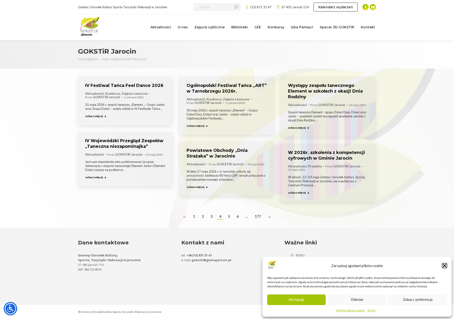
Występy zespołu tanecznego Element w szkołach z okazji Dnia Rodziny (325, 91)
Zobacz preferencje (418, 300)
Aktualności (94, 93)
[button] (444, 265)
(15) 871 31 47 (260, 7)
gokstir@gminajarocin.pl (211, 260)
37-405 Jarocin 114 (295, 7)
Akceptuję (296, 300)
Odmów (357, 300)
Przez (102, 97)
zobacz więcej (94, 116)
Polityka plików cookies (350, 310)
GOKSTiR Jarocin (107, 51)
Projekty (315, 166)
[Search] (236, 7)
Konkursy (112, 93)
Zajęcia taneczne (135, 93)
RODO (371, 310)
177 (258, 216)
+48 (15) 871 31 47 (199, 255)
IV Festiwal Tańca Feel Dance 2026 (124, 85)
